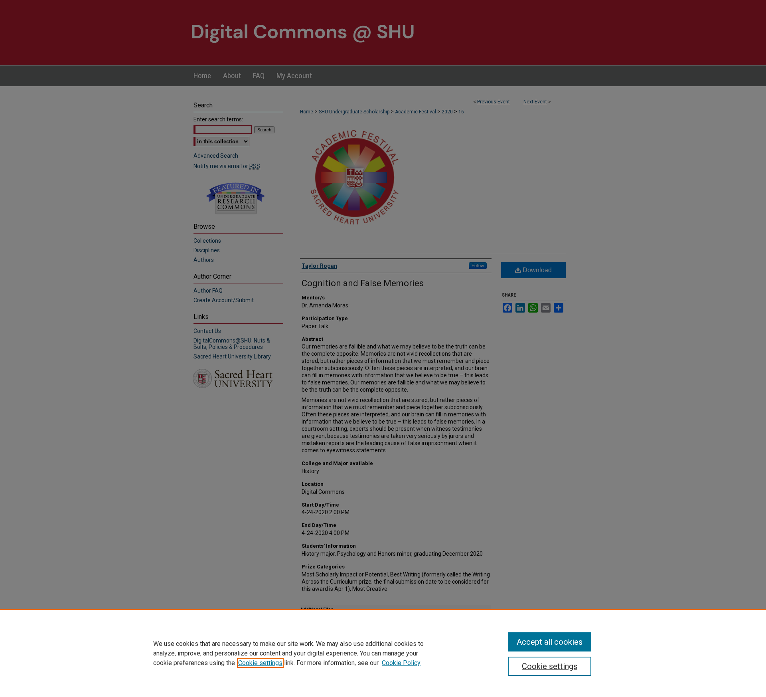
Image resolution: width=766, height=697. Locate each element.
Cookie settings (260, 663)
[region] (383, 653)
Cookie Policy (401, 663)
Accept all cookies (549, 642)
